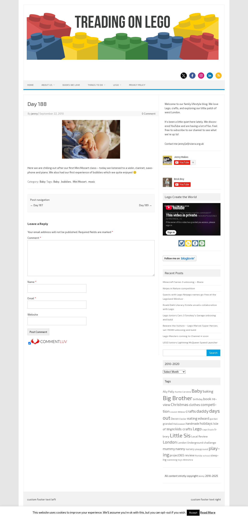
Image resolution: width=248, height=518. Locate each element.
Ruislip (198, 455)
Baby (43, 181)
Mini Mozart (79, 181)
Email (32, 298)
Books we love (71, 84)
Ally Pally (168, 391)
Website (33, 314)
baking (208, 391)
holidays (206, 423)
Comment (34, 237)
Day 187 (36, 205)
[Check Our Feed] (188, 247)
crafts (191, 411)
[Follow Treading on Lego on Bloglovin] (179, 262)
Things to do (95, 84)
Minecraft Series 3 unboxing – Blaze (183, 281)
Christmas (179, 404)
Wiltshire (188, 459)
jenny (34, 113)
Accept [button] (193, 512)
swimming (172, 459)
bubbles (66, 181)
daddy (202, 410)
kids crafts (183, 429)
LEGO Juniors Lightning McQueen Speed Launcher (190, 342)
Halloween (179, 423)
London (170, 442)
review (190, 455)
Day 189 (145, 205)
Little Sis (180, 435)
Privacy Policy (137, 84)
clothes (194, 405)
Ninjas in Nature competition (179, 288)
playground (201, 449)
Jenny (201, 475)
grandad (168, 423)
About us (46, 84)
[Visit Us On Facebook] (195, 247)
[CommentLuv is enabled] (49, 343)
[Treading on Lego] (123, 58)
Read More (207, 512)
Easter (183, 418)
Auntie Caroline (183, 391)
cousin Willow (177, 411)
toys (180, 459)
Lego (116, 84)
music (91, 181)
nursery (190, 449)
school (206, 455)
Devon (175, 418)
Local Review (199, 436)
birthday (198, 399)
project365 (177, 455)
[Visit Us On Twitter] (181, 247)
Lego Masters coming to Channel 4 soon (185, 336)
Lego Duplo (208, 429)
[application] (191, 219)
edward (203, 418)
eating (192, 418)
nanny (180, 449)
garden (214, 418)
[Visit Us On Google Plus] (202, 247)
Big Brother (177, 398)
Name (32, 281)
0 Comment (149, 113)
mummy (169, 449)
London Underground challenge (196, 442)
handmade (192, 423)
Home (30, 84)
